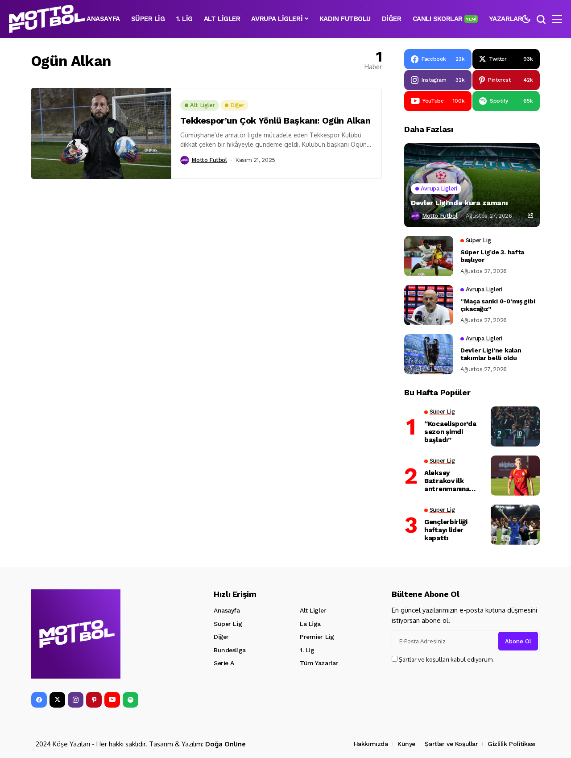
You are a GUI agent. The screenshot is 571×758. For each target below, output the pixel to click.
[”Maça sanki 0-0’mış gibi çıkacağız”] (428, 305)
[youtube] (112, 700)
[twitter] (57, 700)
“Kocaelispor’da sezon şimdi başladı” (450, 432)
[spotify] (130, 700)
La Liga (310, 623)
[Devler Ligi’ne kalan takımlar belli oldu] (428, 354)
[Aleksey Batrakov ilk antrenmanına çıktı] (515, 476)
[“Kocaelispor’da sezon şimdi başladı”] (515, 426)
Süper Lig (228, 623)
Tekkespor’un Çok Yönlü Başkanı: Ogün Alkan (275, 120)
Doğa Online (225, 744)
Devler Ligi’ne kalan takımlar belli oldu (490, 354)
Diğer (221, 636)
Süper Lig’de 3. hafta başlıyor (492, 256)
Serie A (224, 663)
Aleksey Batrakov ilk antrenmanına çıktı (446, 481)
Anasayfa (227, 610)
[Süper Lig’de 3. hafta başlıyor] (428, 256)
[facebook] (39, 700)
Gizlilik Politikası (511, 743)
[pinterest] (94, 700)
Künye (406, 743)
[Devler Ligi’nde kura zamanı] (472, 185)
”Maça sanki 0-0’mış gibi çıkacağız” (497, 305)
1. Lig (307, 650)
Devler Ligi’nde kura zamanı (459, 203)
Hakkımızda (371, 743)
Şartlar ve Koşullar (451, 743)
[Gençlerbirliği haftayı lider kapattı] (515, 525)
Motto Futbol (209, 160)
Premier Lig (317, 636)
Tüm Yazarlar (319, 663)
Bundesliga (230, 650)
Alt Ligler (313, 610)
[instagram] (75, 700)
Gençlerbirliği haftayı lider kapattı (446, 530)
